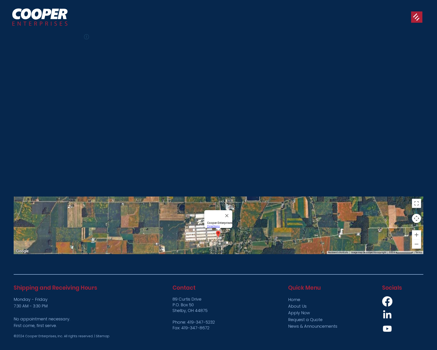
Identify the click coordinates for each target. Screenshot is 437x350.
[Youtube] (387, 329)
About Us (297, 306)
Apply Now (299, 313)
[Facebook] (387, 301)
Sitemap (102, 336)
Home (294, 299)
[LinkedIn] (387, 315)
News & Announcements (312, 326)
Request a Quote (305, 319)
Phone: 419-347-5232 (194, 322)
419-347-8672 (195, 328)
